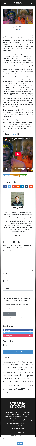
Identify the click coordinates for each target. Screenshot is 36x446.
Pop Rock (27, 382)
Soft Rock (9, 389)
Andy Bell (21, 29)
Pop (17, 381)
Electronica (6, 370)
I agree (19, 443)
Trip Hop (18, 392)
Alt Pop (21, 362)
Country (6, 367)
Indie (4, 378)
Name (5, 273)
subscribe (20, 307)
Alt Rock (29, 362)
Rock (26, 385)
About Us (21, 432)
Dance (13, 367)
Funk (31, 372)
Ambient (6, 365)
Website (6, 288)
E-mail (5, 345)
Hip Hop (24, 375)
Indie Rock (18, 378)
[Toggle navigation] (5, 3)
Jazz (4, 382)
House (31, 375)
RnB (20, 385)
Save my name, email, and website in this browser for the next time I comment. (17, 299)
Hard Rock (7, 375)
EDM (30, 367)
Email (5, 281)
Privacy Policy (12, 432)
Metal (10, 382)
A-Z (27, 432)
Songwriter (19, 388)
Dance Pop (22, 367)
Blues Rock (22, 364)
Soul (28, 389)
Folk (14, 372)
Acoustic (6, 362)
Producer (8, 385)
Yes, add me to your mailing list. (16, 318)
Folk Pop (19, 372)
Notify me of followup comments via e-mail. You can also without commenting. (17, 307)
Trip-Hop (11, 392)
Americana (14, 365)
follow (15, 134)
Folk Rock (26, 372)
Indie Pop (10, 378)
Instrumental (27, 378)
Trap (7, 392)
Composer (29, 365)
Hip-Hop (14, 375)
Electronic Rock (16, 370)
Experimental (9, 372)
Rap (16, 385)
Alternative (13, 362)
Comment (7, 251)
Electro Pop (25, 370)
